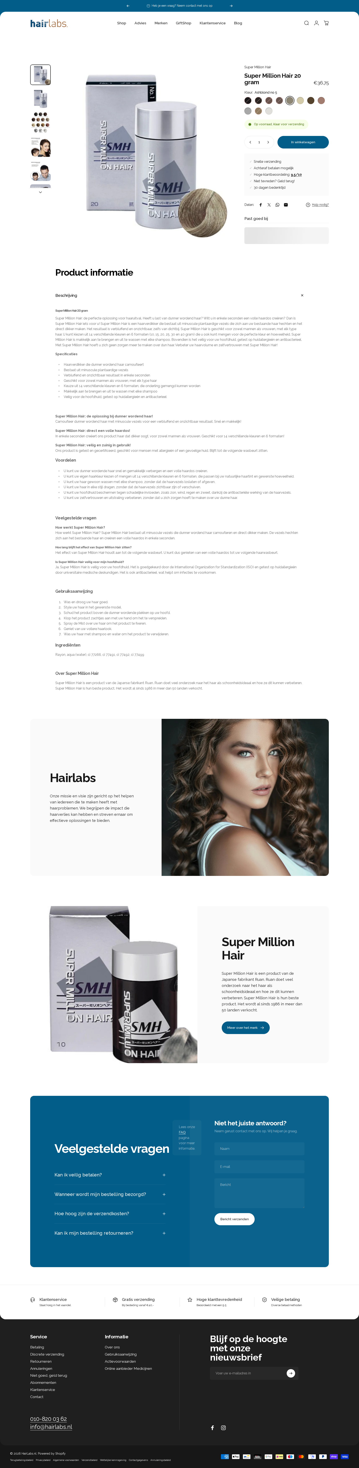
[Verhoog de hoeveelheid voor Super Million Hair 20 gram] (269, 142)
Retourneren (41, 1361)
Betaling (37, 1347)
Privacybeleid (43, 1460)
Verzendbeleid (89, 1460)
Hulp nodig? (320, 204)
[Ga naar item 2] (40, 122)
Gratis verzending (138, 1299)
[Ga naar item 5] (40, 194)
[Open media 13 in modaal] (140, 151)
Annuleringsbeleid (160, 1460)
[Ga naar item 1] (40, 98)
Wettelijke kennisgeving (113, 1460)
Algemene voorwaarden (66, 1460)
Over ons (112, 1347)
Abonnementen (43, 1382)
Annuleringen (41, 1368)
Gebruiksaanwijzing (121, 1354)
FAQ (182, 1132)
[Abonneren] (291, 1373)
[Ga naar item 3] (40, 146)
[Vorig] (128, 6)
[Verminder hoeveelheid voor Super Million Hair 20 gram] (249, 142)
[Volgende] (231, 6)
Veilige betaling (285, 1299)
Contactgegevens (138, 1460)
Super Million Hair (257, 67)
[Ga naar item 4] (40, 170)
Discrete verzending (47, 1354)
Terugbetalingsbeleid (21, 1460)
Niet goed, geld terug (48, 1375)
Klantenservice (53, 1299)
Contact (36, 1397)
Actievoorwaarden (120, 1361)
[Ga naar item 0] (40, 75)
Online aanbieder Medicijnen (128, 1368)
